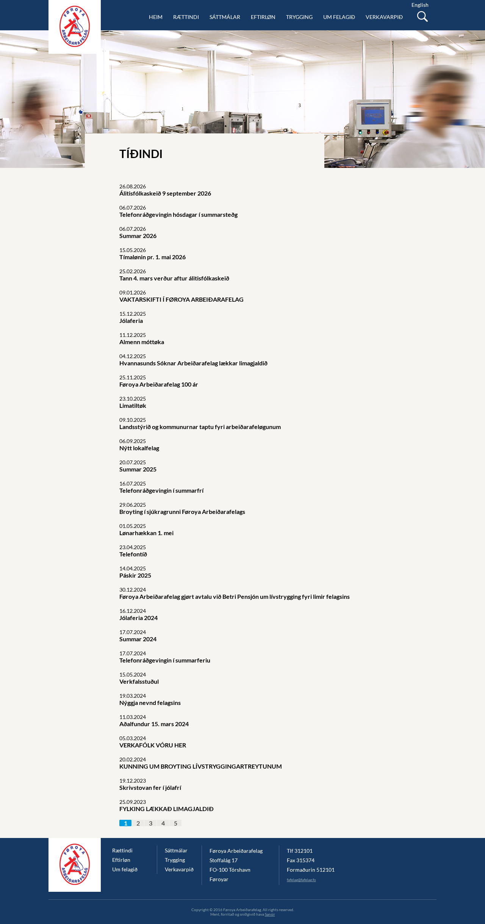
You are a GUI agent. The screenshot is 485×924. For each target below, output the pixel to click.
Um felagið (339, 17)
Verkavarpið (384, 17)
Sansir (270, 914)
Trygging (299, 17)
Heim (156, 17)
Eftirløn (263, 17)
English (420, 5)
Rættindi (186, 17)
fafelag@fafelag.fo (301, 879)
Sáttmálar (225, 17)
